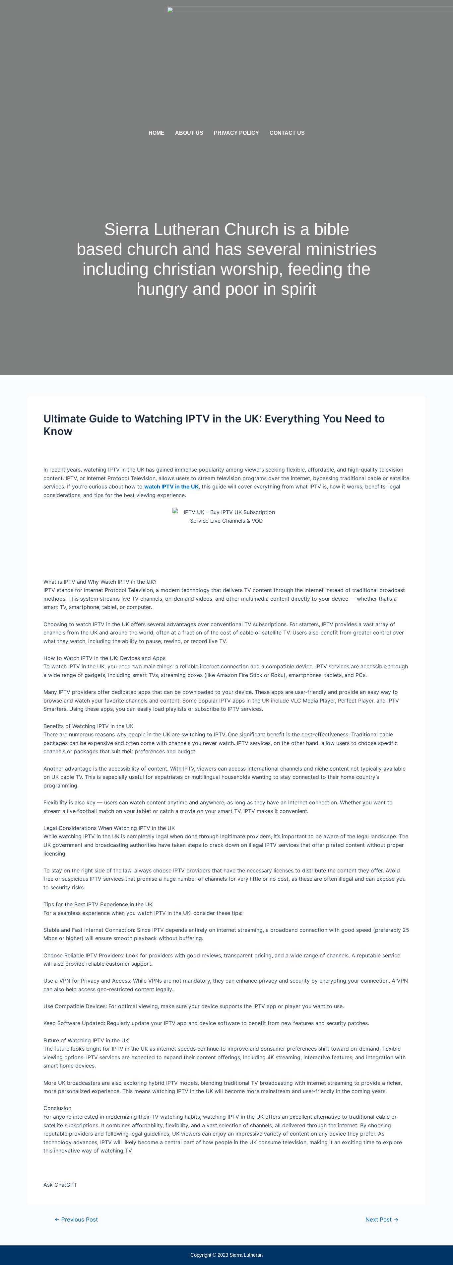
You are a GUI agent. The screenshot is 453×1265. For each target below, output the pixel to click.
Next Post (382, 1219)
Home (156, 133)
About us (189, 133)
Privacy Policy (236, 133)
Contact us (287, 133)
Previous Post (76, 1219)
